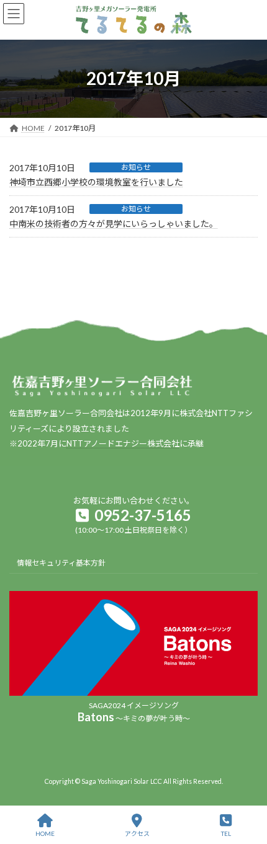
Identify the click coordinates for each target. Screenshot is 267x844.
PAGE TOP (247, 786)
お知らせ (136, 167)
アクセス (137, 833)
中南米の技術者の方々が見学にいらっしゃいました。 (113, 223)
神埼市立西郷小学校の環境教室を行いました (96, 182)
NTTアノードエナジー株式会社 (122, 443)
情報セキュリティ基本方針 (61, 562)
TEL (226, 833)
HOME (45, 833)
